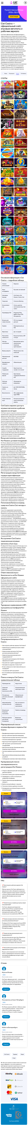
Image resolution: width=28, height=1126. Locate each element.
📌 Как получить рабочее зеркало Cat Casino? (12, 886)
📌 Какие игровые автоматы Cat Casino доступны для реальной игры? (13, 919)
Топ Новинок (23, 73)
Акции (22, 1054)
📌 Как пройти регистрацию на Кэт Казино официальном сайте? (13, 948)
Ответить (6, 989)
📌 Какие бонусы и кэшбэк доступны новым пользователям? (14, 903)
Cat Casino (6, 1054)
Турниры (15, 1054)
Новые (5, 73)
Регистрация (14, 16)
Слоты (17, 73)
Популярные (11, 73)
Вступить (14, 811)
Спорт (14, 1058)
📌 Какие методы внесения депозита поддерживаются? (12, 934)
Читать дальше (14, 814)
